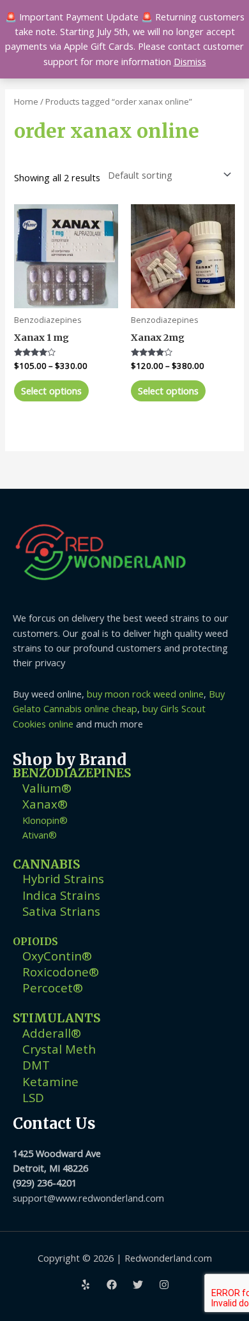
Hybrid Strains (63, 878)
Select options (51, 390)
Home (26, 101)
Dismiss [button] (190, 61)
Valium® (47, 788)
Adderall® (51, 1033)
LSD (33, 1097)
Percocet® (52, 988)
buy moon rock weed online (145, 693)
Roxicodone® (60, 972)
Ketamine (50, 1081)
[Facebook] (112, 1285)
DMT (36, 1065)
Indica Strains (61, 895)
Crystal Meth (59, 1049)
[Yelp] (85, 1285)
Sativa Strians (61, 911)
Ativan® (39, 834)
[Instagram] (164, 1285)
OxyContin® (57, 956)
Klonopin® (45, 820)
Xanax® (45, 804)
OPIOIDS (35, 942)
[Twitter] (138, 1285)
